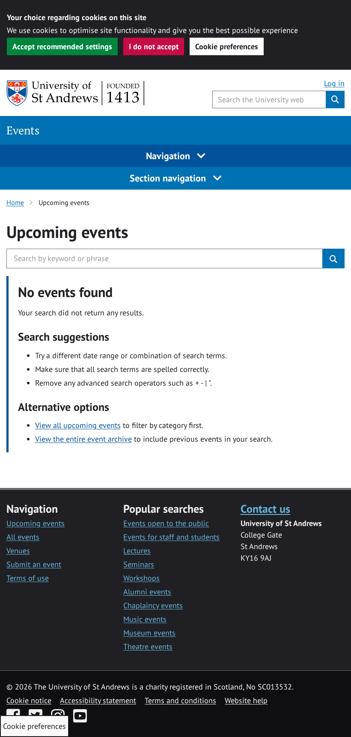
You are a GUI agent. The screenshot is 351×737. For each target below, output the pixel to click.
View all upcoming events (78, 425)
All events (22, 537)
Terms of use (27, 578)
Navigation (169, 156)
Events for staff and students (171, 537)
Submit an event (33, 564)
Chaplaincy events (153, 605)
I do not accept (153, 46)
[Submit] (333, 258)
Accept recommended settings (62, 46)
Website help (246, 700)
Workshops (141, 578)
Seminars (138, 564)
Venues (18, 551)
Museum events (149, 633)
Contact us (265, 508)
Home (15, 202)
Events (22, 130)
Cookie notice (28, 700)
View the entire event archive (83, 439)
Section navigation (169, 178)
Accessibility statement (98, 700)
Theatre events (148, 646)
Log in (334, 83)
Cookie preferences (226, 46)
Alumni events (147, 592)
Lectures (137, 551)
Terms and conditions (180, 700)
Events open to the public (166, 523)
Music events (145, 619)
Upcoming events (35, 523)
